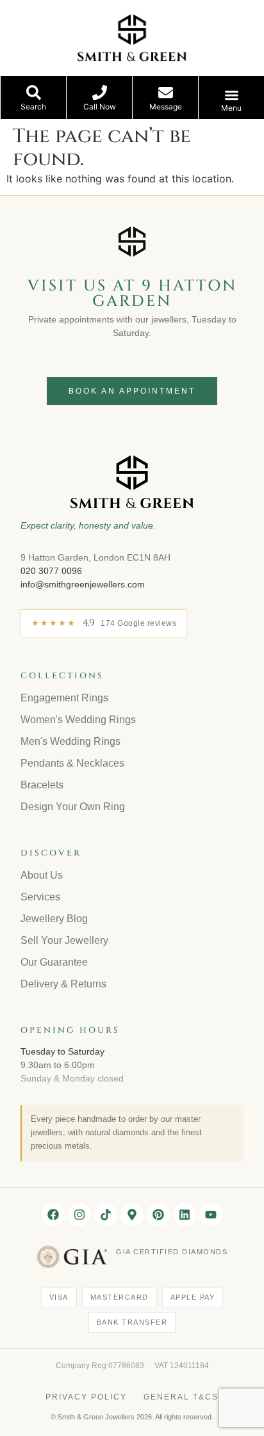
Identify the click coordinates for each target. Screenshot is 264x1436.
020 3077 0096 (51, 571)
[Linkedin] (184, 1214)
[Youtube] (210, 1214)
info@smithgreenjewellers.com (83, 584)
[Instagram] (79, 1214)
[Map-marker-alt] (132, 1214)
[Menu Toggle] (231, 95)
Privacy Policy (86, 1397)
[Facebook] (53, 1214)
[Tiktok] (105, 1214)
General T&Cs (181, 1397)
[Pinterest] (158, 1214)
